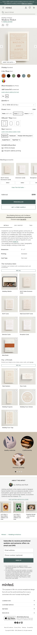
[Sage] (13, 76)
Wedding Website (7, 291)
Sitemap (24, 627)
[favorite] (7, 25)
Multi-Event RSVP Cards (26, 313)
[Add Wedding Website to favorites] (16, 275)
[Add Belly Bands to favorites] (16, 339)
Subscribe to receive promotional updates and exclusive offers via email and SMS (17, 543)
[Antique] (29, 76)
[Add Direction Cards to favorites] (16, 318)
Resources (5, 613)
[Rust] (3, 76)
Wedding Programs (7, 407)
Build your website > (27, 3)
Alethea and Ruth (7, 21)
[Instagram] (22, 622)
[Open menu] (3, 7)
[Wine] (19, 76)
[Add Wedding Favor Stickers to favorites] (34, 390)
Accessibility (30, 627)
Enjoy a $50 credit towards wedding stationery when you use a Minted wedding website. (18, 2)
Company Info (6, 600)
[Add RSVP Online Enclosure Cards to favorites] (34, 275)
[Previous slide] (1, 46)
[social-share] (2, 25)
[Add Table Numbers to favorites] (16, 370)
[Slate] (24, 76)
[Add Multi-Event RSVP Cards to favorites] (34, 297)
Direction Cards (6, 334)
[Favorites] (29, 7)
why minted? (18, 225)
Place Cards (23, 386)
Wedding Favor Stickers (26, 407)
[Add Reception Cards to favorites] (34, 318)
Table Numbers (6, 386)
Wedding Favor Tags (7, 427)
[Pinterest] (17, 622)
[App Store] (10, 618)
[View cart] (33, 7)
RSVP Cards (5, 313)
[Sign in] (25, 7)
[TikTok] (19, 622)
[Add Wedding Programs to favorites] (16, 390)
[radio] (3, 96)
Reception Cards (24, 334)
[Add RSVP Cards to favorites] (16, 297)
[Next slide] (35, 46)
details (6, 225)
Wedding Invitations (14, 534)
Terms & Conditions (8, 627)
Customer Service (8, 604)
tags (30, 225)
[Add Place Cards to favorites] (34, 370)
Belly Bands (5, 355)
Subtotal (4, 195)
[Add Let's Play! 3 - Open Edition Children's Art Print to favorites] (23, 503)
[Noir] (8, 76)
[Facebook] (15, 622)
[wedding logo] (9, 7)
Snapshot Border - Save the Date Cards (30, 516)
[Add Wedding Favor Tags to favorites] (16, 411)
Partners (5, 609)
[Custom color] (3, 81)
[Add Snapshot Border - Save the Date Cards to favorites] (35, 503)
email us (15, 241)
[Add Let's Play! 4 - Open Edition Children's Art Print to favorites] (10, 503)
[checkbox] (7, 182)
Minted (3, 534)
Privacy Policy (17, 627)
